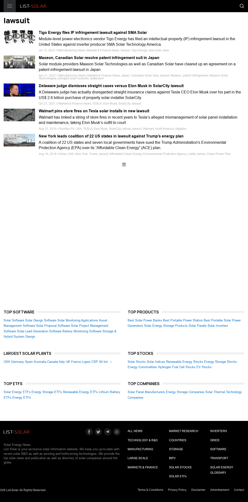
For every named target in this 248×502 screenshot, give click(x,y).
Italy (62, 362)
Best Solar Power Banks (145, 320)
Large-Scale (138, 458)
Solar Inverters (218, 325)
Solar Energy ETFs (17, 392)
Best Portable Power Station (183, 320)
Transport (219, 458)
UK (68, 362)
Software (218, 449)
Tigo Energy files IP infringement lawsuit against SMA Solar (93, 32)
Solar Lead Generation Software (39, 331)
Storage (176, 449)
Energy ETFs (21, 397)
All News (135, 431)
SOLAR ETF (177, 476)
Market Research (183, 431)
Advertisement (219, 490)
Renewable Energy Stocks (184, 362)
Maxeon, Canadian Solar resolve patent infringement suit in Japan (99, 58)
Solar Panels (198, 325)
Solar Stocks (137, 362)
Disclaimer (198, 490)
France (76, 362)
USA (7, 362)
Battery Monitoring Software (81, 331)
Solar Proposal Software (53, 325)
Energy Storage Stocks (220, 362)
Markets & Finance (143, 467)
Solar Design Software (40, 320)
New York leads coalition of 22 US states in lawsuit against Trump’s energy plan (111, 136)
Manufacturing (140, 449)
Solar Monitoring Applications (77, 320)
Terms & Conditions (150, 490)
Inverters (218, 431)
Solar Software (14, 320)
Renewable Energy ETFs (80, 392)
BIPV (172, 458)
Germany (17, 362)
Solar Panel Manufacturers (146, 392)
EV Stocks (204, 367)
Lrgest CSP (90, 362)
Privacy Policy (177, 490)
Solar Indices (156, 362)
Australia (40, 362)
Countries (177, 440)
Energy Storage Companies (185, 392)
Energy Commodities (142, 367)
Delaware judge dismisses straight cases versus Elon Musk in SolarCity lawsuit (111, 86)
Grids (214, 440)
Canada (52, 362)
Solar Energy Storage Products (166, 325)
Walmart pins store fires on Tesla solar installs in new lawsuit (94, 111)
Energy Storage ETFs (46, 392)
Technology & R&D (143, 440)
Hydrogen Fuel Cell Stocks (176, 367)
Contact (239, 490)
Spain (29, 362)
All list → (105, 362)
